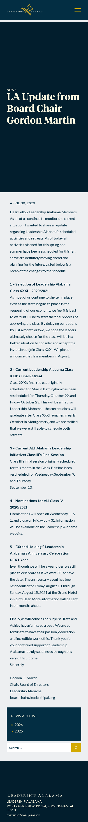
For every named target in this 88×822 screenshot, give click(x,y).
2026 (19, 724)
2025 (19, 731)
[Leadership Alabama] (25, 12)
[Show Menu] (77, 10)
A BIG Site (34, 815)
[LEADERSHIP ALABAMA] (35, 795)
